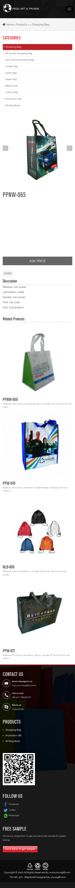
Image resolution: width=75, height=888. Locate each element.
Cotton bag (11, 92)
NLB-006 (8, 567)
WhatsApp (13, 815)
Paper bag (11, 79)
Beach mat (11, 85)
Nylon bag (11, 72)
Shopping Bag (40, 24)
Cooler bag (11, 66)
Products (21, 24)
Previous (5, 148)
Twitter (12, 810)
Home (9, 24)
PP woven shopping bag (18, 53)
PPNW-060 (10, 399)
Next (69, 148)
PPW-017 (9, 650)
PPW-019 (9, 483)
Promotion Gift (13, 98)
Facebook (14, 804)
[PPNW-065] (37, 151)
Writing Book (12, 105)
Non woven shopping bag (19, 59)
